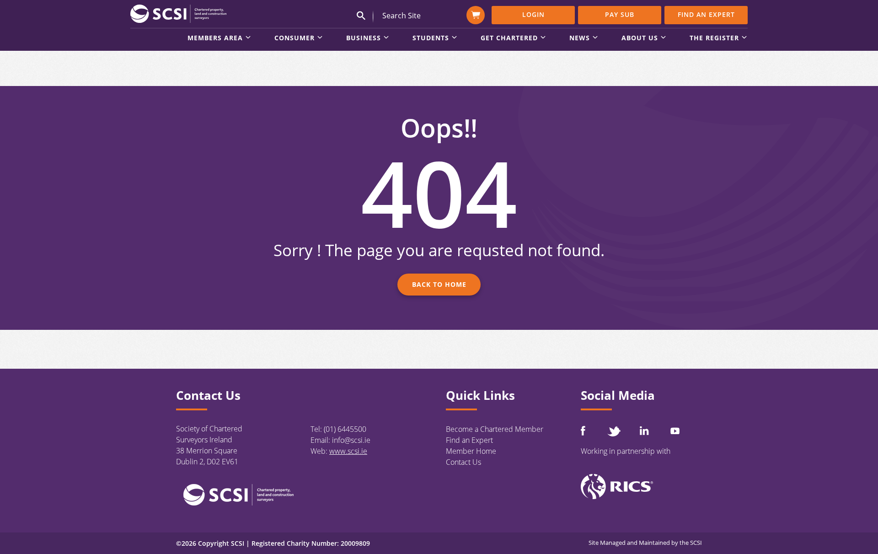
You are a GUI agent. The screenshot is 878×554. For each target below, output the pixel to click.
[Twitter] (614, 431)
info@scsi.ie (351, 440)
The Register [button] (714, 38)
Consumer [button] (294, 38)
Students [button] (430, 38)
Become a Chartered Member (494, 429)
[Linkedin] (644, 430)
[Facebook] (583, 431)
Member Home (471, 451)
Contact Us (463, 462)
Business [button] (363, 38)
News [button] (579, 38)
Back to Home (439, 284)
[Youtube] (675, 430)
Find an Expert (706, 14)
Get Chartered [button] (509, 38)
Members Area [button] (215, 38)
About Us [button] (639, 38)
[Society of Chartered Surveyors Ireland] (178, 13)
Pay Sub (619, 14)
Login (533, 14)
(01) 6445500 (345, 429)
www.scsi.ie (348, 451)
